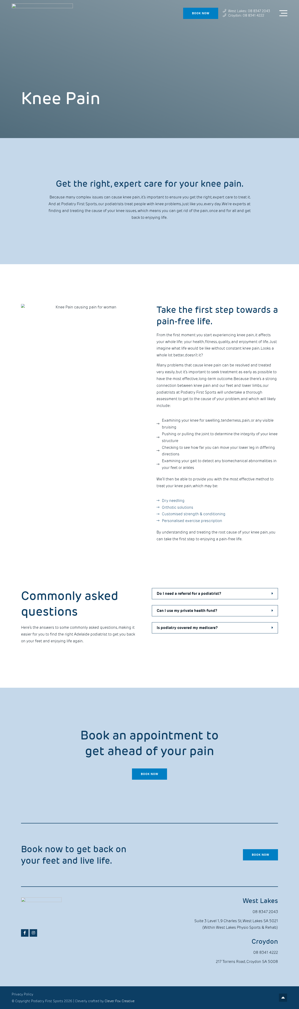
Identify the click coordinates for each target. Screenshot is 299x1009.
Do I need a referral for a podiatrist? (189, 593)
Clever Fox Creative (120, 1001)
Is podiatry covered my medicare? (187, 627)
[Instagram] (33, 933)
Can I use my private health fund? (187, 610)
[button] (215, 593)
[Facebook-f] (24, 933)
